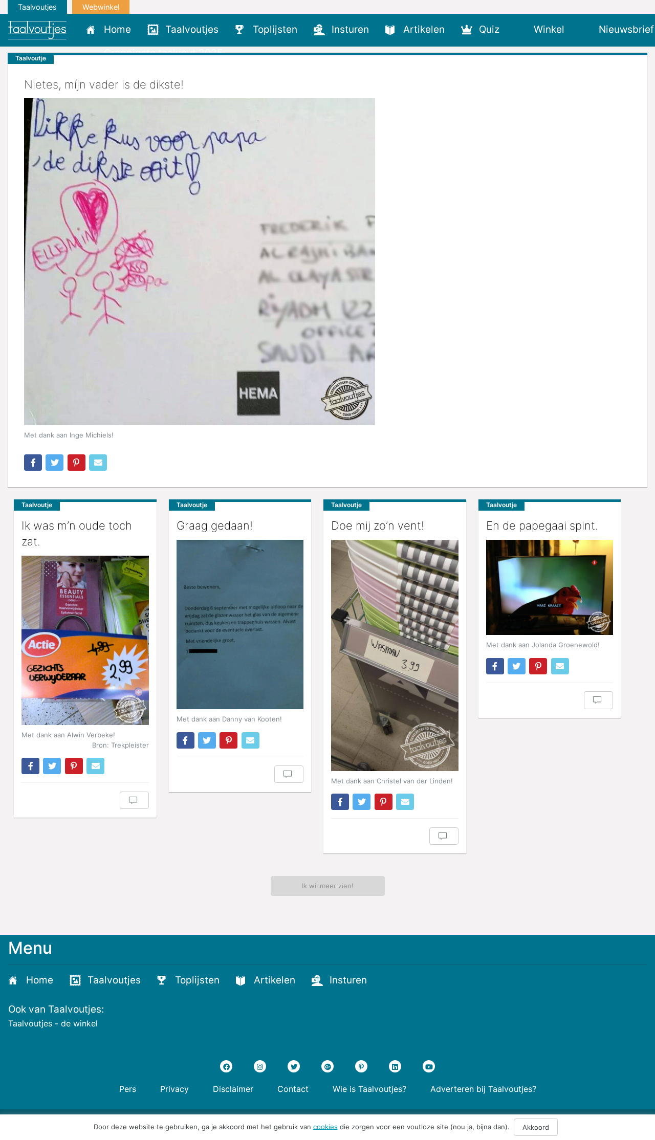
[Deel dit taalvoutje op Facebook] (33, 462)
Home (117, 29)
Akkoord (535, 1127)
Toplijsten (275, 29)
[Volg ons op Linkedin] (395, 1066)
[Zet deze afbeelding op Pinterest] (76, 462)
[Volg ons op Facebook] (226, 1066)
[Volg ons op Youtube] (429, 1066)
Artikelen (424, 29)
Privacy (174, 1089)
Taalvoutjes (37, 7)
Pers (127, 1089)
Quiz (489, 29)
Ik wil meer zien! (328, 886)
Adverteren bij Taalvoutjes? (483, 1089)
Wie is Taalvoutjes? (369, 1089)
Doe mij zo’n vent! (377, 525)
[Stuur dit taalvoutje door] (98, 462)
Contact (293, 1089)
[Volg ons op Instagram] (260, 1066)
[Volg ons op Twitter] (294, 1066)
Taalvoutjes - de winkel (53, 1023)
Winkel (549, 29)
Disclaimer (233, 1089)
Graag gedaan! (215, 525)
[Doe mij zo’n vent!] (394, 655)
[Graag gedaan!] (240, 624)
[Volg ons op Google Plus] (327, 1066)
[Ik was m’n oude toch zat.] (85, 640)
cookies (325, 1126)
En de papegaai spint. (542, 525)
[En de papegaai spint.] (550, 587)
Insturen (350, 29)
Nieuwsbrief (626, 29)
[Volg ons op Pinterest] (361, 1066)
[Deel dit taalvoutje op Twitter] (54, 462)
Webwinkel (100, 7)
